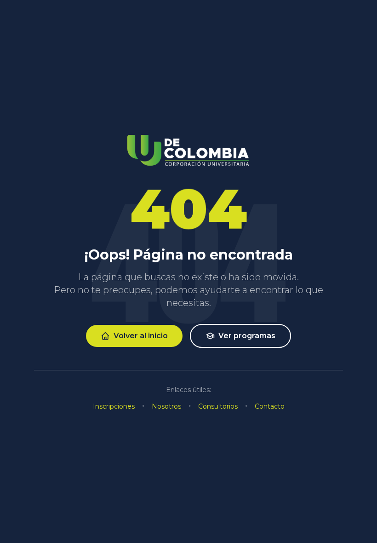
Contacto (270, 406)
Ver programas (246, 335)
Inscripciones (114, 406)
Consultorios (218, 406)
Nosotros (166, 406)
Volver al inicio (141, 335)
